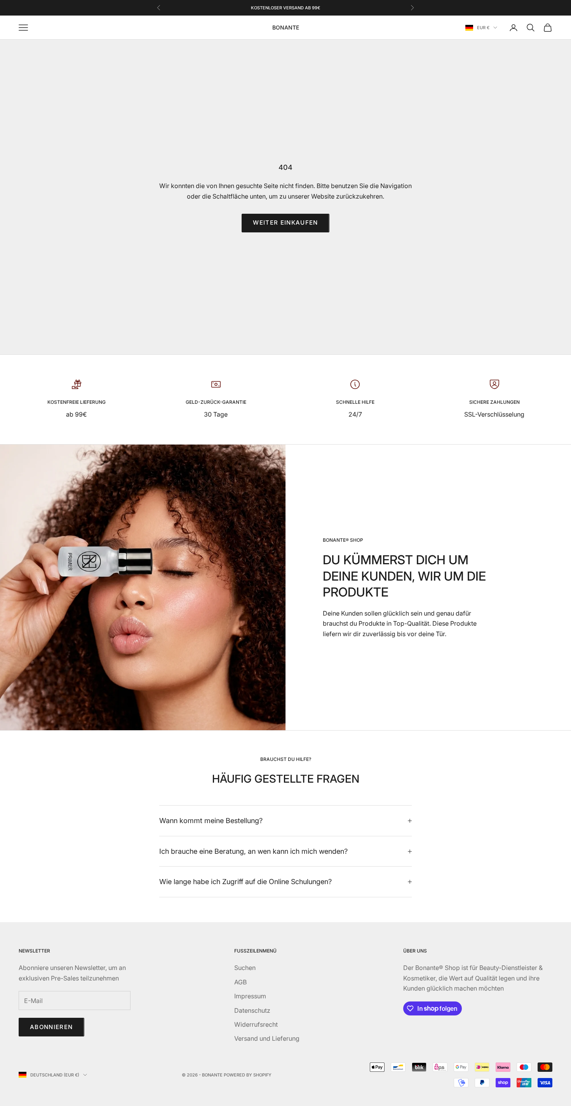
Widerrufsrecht (256, 1024)
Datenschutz (252, 1010)
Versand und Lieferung (266, 1038)
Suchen (245, 968)
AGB (240, 982)
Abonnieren (51, 1027)
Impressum (250, 996)
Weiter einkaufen (285, 222)
